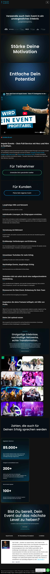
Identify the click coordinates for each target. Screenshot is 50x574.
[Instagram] (15, 562)
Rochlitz (42, 152)
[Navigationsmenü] (47, 2)
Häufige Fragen (10, 572)
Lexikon (33, 572)
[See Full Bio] (44, 559)
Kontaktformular (39, 572)
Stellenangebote (19, 572)
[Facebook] (13, 562)
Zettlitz (7, 154)
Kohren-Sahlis (21, 154)
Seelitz (33, 154)
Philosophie (20, 571)
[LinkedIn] (19, 562)
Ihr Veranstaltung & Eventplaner (26, 535)
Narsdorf (38, 152)
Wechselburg (28, 154)
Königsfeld (33, 152)
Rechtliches (27, 571)
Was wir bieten (27, 572)
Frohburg (3, 154)
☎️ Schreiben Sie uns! (6, 137)
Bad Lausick (12, 154)
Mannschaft (3, 572)
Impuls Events (9, 535)
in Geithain (41, 535)
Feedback (32, 571)
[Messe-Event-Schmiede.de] (5, 2)
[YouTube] (17, 562)
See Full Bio (40, 559)
